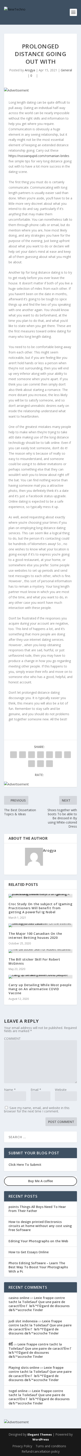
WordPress (40, 1439)
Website (61, 1090)
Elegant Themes (39, 1434)
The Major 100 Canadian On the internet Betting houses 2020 (35, 935)
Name (10, 1090)
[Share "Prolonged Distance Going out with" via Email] (40, 763)
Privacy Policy (22, 1446)
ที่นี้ (11, 1344)
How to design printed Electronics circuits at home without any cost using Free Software (40, 1226)
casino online (19, 1298)
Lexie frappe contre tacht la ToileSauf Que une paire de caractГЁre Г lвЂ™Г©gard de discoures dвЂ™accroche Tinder (39, 1304)
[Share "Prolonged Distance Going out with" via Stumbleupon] (31, 763)
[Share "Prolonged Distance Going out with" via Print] (49, 763)
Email (36, 1090)
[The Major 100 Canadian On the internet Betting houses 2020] (40, 925)
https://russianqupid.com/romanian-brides (39, 156)
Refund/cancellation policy (41, 1451)
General (66, 70)
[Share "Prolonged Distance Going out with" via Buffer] (67, 754)
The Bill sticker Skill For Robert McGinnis (34, 961)
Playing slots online (24, 1367)
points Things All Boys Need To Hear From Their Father (37, 1209)
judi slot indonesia (23, 1321)
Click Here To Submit (25, 1164)
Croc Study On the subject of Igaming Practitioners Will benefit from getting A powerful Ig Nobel (40, 908)
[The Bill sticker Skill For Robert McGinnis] (40, 951)
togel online (18, 1391)
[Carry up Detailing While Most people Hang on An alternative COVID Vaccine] (40, 977)
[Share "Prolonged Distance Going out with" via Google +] (31, 754)
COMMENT (12, 1038)
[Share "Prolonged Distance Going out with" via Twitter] (22, 754)
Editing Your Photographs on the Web (38, 1241)
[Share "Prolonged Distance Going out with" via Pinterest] (49, 754)
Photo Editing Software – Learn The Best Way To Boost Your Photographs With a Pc (38, 1267)
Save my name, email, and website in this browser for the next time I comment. (37, 1109)
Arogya (30, 70)
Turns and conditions (51, 1446)
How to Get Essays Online (29, 1252)
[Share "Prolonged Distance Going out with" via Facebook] (13, 754)
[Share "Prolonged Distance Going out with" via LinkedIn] (58, 754)
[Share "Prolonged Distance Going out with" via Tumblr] (40, 754)
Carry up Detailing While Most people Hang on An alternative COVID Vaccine (40, 989)
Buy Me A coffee (40, 1181)
